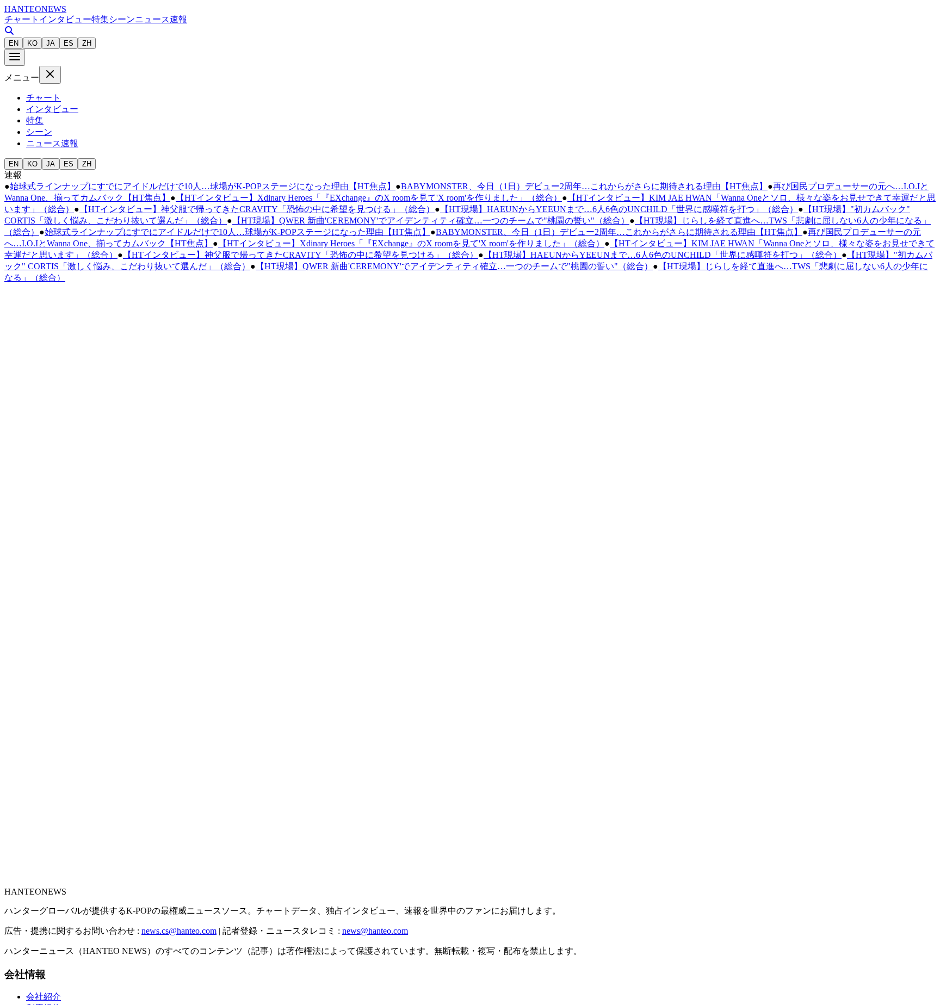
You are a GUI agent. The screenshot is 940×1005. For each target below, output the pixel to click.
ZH (86, 43)
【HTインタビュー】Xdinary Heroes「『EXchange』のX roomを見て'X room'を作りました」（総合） (369, 197)
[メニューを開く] (14, 57)
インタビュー (65, 19)
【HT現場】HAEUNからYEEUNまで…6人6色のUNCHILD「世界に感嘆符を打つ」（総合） (619, 209)
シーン (122, 19)
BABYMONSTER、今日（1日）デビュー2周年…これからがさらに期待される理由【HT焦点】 (584, 186)
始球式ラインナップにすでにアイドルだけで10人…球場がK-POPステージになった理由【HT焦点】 (202, 186)
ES (68, 43)
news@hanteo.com (375, 930)
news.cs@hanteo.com (179, 930)
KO (32, 43)
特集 (100, 19)
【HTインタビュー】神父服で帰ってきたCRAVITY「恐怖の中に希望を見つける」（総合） (257, 209)
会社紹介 (43, 996)
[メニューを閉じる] (50, 75)
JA (50, 43)
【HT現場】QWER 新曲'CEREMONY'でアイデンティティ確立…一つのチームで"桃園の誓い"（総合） (430, 220)
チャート (21, 19)
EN (13, 43)
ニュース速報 (161, 19)
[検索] (9, 32)
